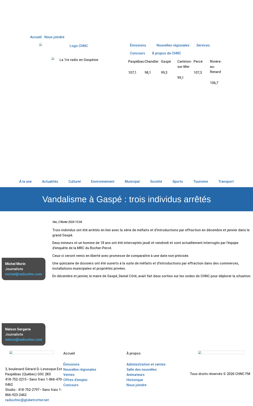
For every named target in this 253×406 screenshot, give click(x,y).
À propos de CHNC (166, 53)
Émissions (138, 45)
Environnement (102, 181)
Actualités (50, 181)
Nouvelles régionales (173, 45)
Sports (177, 181)
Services (203, 45)
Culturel (74, 181)
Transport (226, 181)
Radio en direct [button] (42, 4)
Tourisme (200, 181)
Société (156, 181)
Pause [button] (35, 9)
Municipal (132, 181)
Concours (137, 53)
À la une (25, 181)
